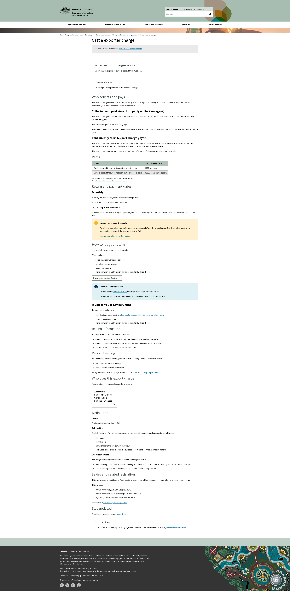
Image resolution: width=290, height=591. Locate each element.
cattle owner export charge (130, 48)
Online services (215, 24)
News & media (172, 9)
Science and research (153, 24)
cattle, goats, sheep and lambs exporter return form (141, 315)
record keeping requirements (146, 372)
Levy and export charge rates (125, 35)
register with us (120, 291)
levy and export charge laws (115, 502)
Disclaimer (85, 576)
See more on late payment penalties (115, 236)
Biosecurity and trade (115, 24)
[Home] (77, 11)
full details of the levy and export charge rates (111, 181)
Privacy (94, 576)
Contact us (200, 9)
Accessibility (74, 576)
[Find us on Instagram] (79, 585)
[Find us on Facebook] (62, 585)
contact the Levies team (176, 528)
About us (186, 24)
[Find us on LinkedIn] (73, 585)
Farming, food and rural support (98, 35)
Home (62, 35)
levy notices (120, 514)
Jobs (181, 9)
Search (210, 14)
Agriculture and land (77, 24)
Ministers (189, 9)
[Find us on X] (67, 585)
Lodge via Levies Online (105, 278)
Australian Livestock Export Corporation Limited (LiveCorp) (103, 396)
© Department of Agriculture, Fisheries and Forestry (79, 580)
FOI (101, 576)
